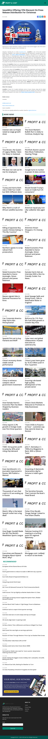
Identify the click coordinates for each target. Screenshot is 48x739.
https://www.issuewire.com (8, 105)
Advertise (27, 709)
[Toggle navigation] (45, 3)
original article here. (32, 110)
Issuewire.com (22, 51)
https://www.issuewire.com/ (28, 92)
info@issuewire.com (6, 103)
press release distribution (18, 54)
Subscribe (12, 728)
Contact (26, 711)
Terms (26, 705)
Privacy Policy (28, 707)
